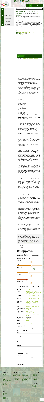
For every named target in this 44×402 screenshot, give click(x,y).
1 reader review (25, 58)
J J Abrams (33, 295)
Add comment (36, 58)
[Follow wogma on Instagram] (23, 1)
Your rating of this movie (22, 353)
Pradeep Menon (35, 235)
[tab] (21, 56)
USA (26, 322)
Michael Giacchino (29, 311)
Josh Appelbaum (35, 306)
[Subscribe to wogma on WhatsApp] (15, 1)
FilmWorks (38, 292)
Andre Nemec (28, 306)
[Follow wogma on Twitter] (20, 1)
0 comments (31, 58)
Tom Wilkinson (35, 301)
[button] (27, 5)
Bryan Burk (38, 295)
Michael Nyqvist (29, 302)
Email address (20, 336)
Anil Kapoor (28, 301)
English (27, 320)
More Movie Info (19, 36)
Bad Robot (33, 292)
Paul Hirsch (28, 309)
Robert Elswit (28, 308)
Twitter (30, 289)
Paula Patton (35, 302)
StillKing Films (28, 293)
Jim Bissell (28, 312)
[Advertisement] (29, 45)
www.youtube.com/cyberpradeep (26, 242)
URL (17, 341)
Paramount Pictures (30, 291)
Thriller (23, 34)
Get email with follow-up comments (25, 362)
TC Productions (35, 293)
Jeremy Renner (26, 32)
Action (20, 34)
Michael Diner (33, 312)
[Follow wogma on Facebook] (18, 1)
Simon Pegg (31, 32)
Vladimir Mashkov (29, 303)
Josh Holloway (37, 303)
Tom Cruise (20, 32)
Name (18, 332)
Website (27, 289)
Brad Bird (22, 30)
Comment (19, 345)
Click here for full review (20, 29)
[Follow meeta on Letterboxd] (26, 1)
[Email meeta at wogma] (28, 1)
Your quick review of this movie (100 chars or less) (28, 357)
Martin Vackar (32, 314)
